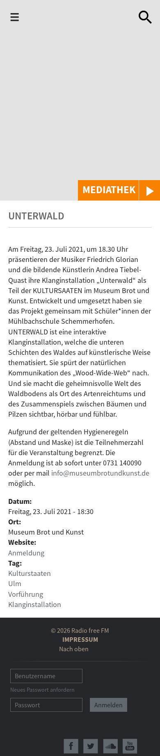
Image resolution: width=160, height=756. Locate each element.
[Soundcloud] (110, 746)
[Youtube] (130, 746)
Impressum (80, 639)
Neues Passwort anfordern (42, 689)
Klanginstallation (34, 604)
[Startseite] (74, 19)
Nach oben (74, 649)
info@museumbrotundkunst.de (100, 473)
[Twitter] (90, 746)
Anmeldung (26, 552)
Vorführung (25, 594)
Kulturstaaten (29, 573)
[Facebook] (71, 746)
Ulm (14, 583)
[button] (119, 190)
